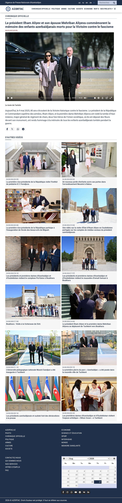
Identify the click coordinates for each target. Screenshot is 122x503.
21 (107, 478)
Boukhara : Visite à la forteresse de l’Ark (23, 324)
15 (115, 475)
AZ (80, 3)
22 (115, 478)
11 (84, 475)
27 (100, 482)
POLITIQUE (55, 9)
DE (91, 3)
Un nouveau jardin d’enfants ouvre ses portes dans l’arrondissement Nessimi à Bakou (84, 183)
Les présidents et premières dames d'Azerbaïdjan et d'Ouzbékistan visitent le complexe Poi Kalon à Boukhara (30, 277)
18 (84, 478)
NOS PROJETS (106, 9)
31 (76, 485)
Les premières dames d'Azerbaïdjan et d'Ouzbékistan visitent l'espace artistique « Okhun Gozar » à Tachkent (88, 417)
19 (92, 478)
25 (84, 482)
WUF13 (96, 9)
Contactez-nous (13, 458)
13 (100, 475)
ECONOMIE (88, 9)
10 (76, 475)
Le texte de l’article (13, 105)
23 (68, 482)
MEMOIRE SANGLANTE (70, 446)
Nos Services (11, 464)
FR (94, 3)
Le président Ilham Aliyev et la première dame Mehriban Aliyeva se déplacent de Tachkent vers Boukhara (86, 325)
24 (76, 482)
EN (87, 3)
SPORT (64, 436)
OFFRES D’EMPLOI (12, 467)
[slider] (41, 98)
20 (100, 478)
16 (68, 478)
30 (68, 485)
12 (92, 475)
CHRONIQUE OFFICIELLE (41, 9)
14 (107, 475)
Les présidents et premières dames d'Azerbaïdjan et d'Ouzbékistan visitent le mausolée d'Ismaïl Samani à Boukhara (85, 278)
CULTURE (71, 9)
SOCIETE (79, 9)
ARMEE (64, 9)
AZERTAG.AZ (10, 430)
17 (76, 478)
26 (92, 482)
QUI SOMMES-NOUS (13, 461)
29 (115, 482)
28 (107, 482)
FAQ (6, 470)
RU (83, 3)
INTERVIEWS (66, 439)
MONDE (64, 442)
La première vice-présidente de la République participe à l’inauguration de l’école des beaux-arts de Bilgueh (30, 229)
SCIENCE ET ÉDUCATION (71, 433)
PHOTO (8, 433)
